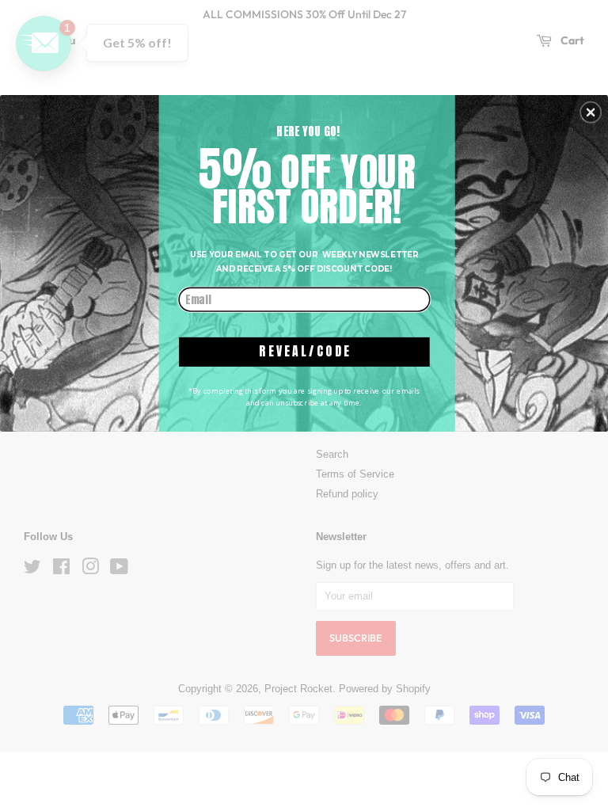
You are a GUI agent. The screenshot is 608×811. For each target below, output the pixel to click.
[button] (590, 112)
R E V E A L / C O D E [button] (303, 351)
